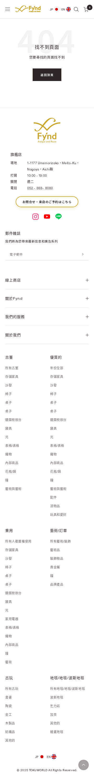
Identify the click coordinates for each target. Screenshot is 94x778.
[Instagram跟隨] (35, 217)
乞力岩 (55, 706)
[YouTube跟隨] (47, 217)
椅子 (8, 394)
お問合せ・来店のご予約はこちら (47, 201)
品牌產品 (56, 584)
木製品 (10, 723)
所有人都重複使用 (18, 541)
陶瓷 (8, 706)
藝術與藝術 (13, 489)
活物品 (55, 506)
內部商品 (11, 463)
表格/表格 (12, 446)
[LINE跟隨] (58, 217)
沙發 (8, 385)
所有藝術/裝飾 (60, 541)
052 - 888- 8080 (40, 188)
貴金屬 (55, 567)
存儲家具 (11, 377)
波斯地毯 (56, 697)
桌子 (8, 403)
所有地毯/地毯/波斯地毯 (67, 689)
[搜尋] (76, 9)
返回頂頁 (47, 75)
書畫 (8, 697)
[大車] (86, 9)
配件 (53, 497)
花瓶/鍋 (10, 472)
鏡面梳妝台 (13, 420)
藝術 (8, 662)
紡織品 (10, 732)
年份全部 (56, 368)
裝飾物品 (56, 559)
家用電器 (11, 619)
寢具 (8, 428)
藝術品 (55, 550)
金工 (8, 715)
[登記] (83, 254)
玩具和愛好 (58, 515)
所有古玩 (11, 689)
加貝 (53, 715)
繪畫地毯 (56, 732)
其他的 (10, 740)
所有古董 (11, 368)
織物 (8, 454)
